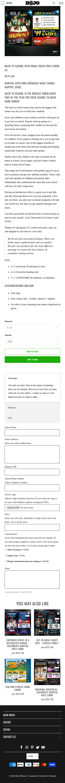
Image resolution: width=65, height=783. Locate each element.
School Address (11, 439)
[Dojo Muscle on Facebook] (21, 747)
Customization (11, 534)
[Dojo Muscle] (32, 3)
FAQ (10, 418)
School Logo (10, 494)
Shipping (12, 407)
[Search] (54, 3)
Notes (7, 568)
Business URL (11, 467)
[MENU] (1, 3)
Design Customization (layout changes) (28, 561)
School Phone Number (14, 479)
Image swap (16, 555)
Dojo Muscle (21, 776)
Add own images (18, 550)
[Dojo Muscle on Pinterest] (32, 747)
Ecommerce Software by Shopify (42, 776)
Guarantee (12, 378)
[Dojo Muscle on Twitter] (38, 747)
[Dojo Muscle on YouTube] (43, 747)
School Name (10, 427)
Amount (8, 335)
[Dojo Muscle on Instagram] (27, 747)
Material (8, 321)
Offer (7, 514)
